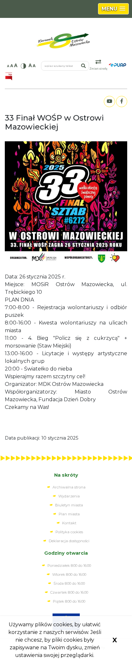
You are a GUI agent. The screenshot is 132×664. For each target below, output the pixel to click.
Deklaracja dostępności (69, 541)
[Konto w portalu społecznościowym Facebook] (121, 101)
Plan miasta (69, 514)
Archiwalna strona (69, 487)
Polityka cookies (69, 532)
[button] (113, 8)
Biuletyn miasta (69, 505)
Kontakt (69, 523)
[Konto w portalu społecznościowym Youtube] (109, 101)
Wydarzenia (69, 496)
